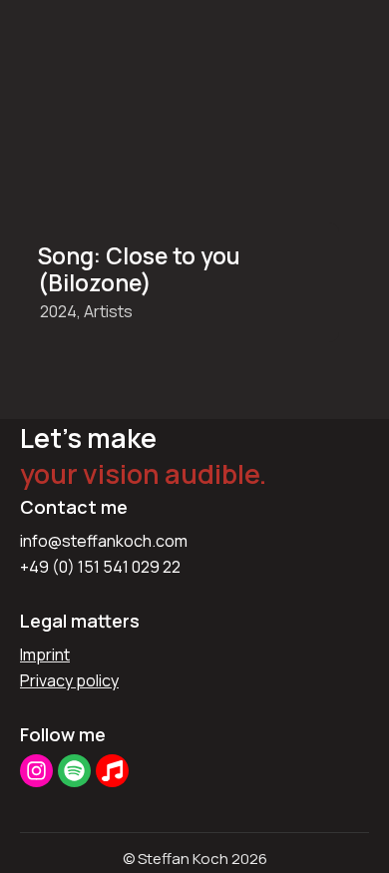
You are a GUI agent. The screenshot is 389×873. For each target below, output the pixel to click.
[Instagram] (36, 770)
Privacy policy (69, 680)
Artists (108, 311)
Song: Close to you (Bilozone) (139, 269)
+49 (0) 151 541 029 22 (100, 567)
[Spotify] (74, 770)
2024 (58, 311)
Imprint (45, 654)
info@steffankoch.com (104, 541)
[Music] (112, 770)
